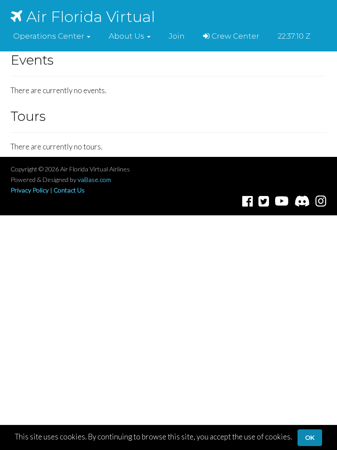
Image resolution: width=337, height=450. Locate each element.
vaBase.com (94, 179)
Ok (310, 438)
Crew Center (234, 36)
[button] (52, 36)
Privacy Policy (30, 190)
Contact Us (69, 190)
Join (177, 36)
